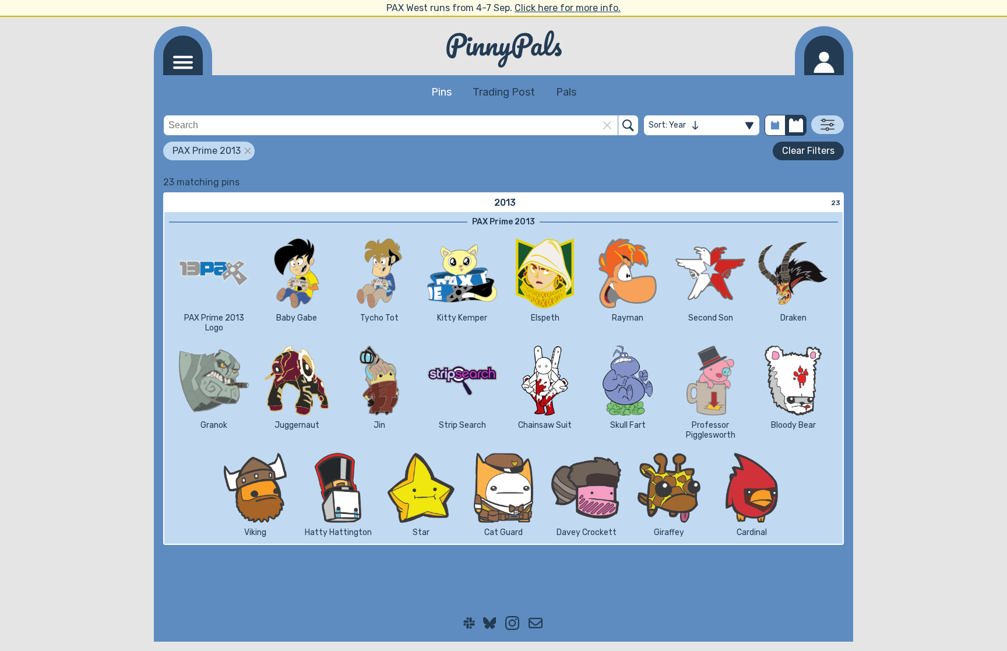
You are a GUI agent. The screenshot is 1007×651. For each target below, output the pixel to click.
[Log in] (824, 55)
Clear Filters (808, 150)
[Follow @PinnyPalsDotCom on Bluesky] (490, 623)
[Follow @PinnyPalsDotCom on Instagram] (512, 623)
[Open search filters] (827, 124)
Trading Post (504, 92)
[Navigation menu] (183, 55)
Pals (566, 92)
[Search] (628, 125)
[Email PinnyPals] (536, 623)
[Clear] (607, 125)
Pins (441, 92)
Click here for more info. (568, 7)
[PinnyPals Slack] (469, 623)
